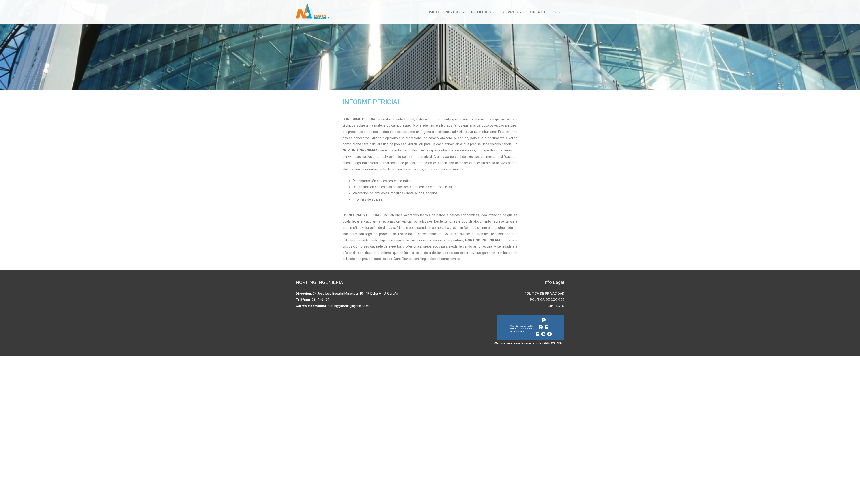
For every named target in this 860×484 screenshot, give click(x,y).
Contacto (555, 306)
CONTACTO (537, 12)
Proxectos (481, 12)
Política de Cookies (547, 300)
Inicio (434, 12)
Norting (452, 12)
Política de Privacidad (544, 294)
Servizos (510, 12)
